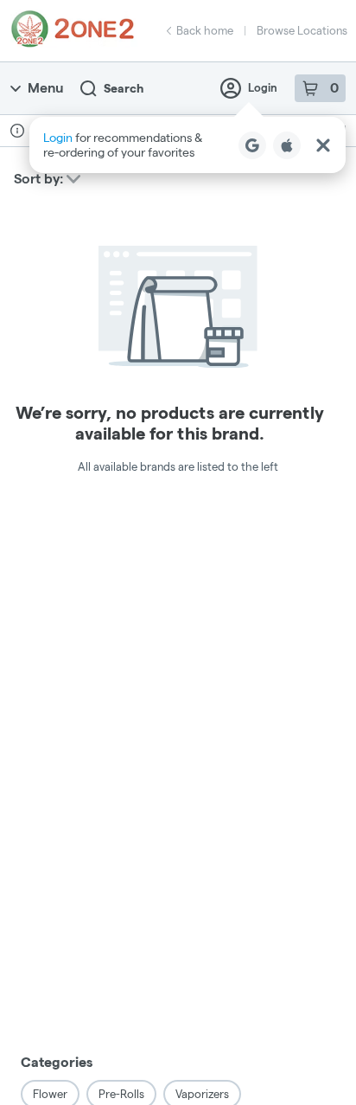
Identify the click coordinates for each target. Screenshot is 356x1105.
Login (262, 87)
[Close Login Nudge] (323, 145)
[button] (187, 145)
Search (123, 88)
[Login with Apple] (287, 145)
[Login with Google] (252, 145)
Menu (45, 87)
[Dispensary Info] (17, 131)
